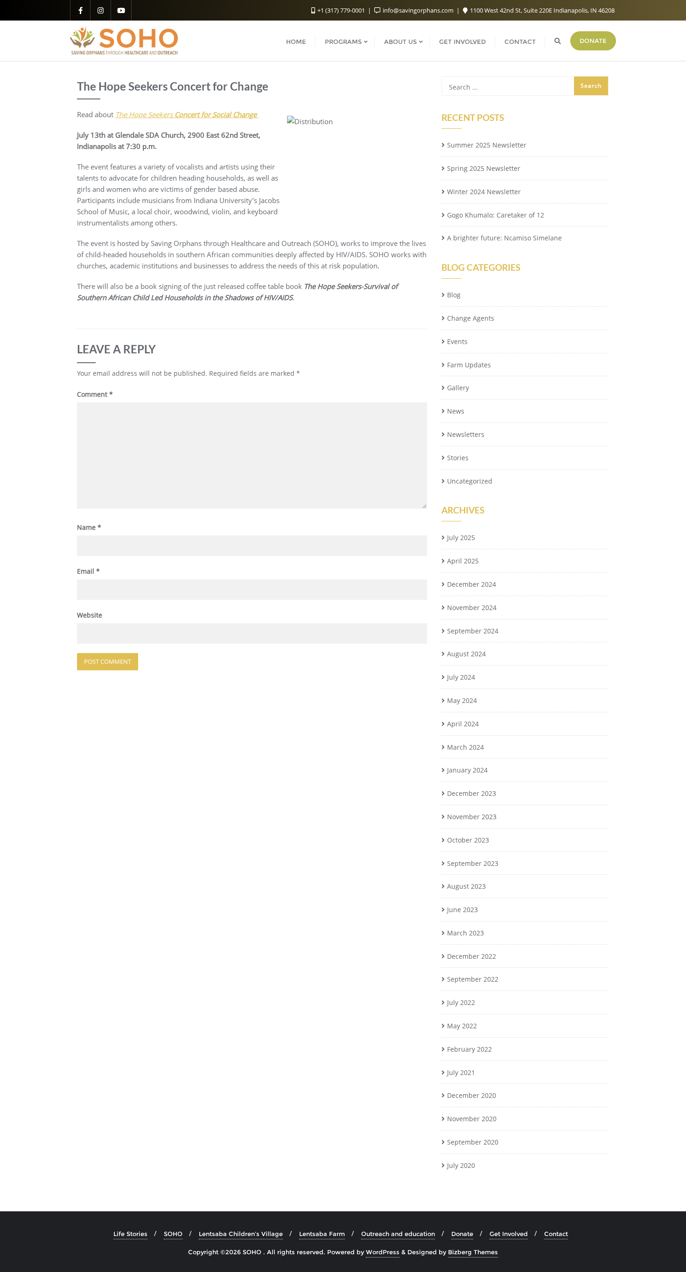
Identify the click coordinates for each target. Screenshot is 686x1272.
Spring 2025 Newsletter (483, 168)
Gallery (458, 387)
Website (89, 615)
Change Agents (470, 318)
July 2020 (461, 1165)
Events (457, 341)
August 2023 (466, 886)
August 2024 (466, 653)
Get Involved (509, 1233)
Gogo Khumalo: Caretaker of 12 (495, 215)
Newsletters (465, 434)
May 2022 (462, 1025)
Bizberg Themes (473, 1252)
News (455, 411)
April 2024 (463, 723)
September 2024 (472, 630)
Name (89, 527)
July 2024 (461, 677)
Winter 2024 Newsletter (484, 191)
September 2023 (472, 863)
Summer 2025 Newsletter (486, 145)
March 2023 (465, 932)
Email (88, 571)
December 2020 (471, 1095)
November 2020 (472, 1118)
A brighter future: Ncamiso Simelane (504, 237)
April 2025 (463, 560)
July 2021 (461, 1072)
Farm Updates (469, 364)
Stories (458, 457)
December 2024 (471, 584)
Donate (593, 40)
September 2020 (472, 1142)
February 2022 (469, 1049)
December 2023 (471, 793)
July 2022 (461, 1002)
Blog (454, 294)
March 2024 (465, 747)
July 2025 (461, 537)
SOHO (173, 1233)
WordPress (382, 1252)
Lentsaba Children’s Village (241, 1233)
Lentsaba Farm (322, 1233)
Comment (95, 394)
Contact (556, 1233)
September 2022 (472, 979)
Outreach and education (398, 1233)
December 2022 (471, 956)
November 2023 (472, 816)
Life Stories (130, 1233)
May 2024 (462, 700)
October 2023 (468, 840)
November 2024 (472, 607)
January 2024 (467, 770)
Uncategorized (469, 481)
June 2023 (462, 909)
